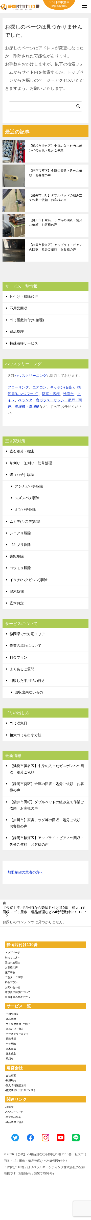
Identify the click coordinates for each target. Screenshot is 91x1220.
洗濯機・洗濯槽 (27, 406)
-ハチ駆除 (10, 1043)
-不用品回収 (11, 1013)
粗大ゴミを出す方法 (25, 735)
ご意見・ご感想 (14, 977)
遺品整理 (17, 332)
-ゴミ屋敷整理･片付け (17, 1024)
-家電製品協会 (13, 1117)
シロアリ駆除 (20, 533)
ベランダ (25, 400)
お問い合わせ (12, 987)
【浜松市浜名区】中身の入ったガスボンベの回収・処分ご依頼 (55, 148)
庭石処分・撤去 (22, 451)
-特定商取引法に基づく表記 (20, 1090)
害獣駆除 (17, 556)
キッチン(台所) (62, 387)
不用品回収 (18, 308)
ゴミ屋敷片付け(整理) (27, 320)
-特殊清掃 (10, 1038)
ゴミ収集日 (18, 723)
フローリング (18, 387)
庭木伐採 (17, 591)
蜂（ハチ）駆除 (22, 475)
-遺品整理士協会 (14, 1122)
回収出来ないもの (29, 692)
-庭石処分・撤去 (14, 1028)
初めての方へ (12, 957)
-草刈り (9, 1058)
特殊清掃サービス (24, 343)
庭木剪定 (17, 603)
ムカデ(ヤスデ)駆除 (25, 521)
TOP (44, 910)
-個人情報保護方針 (15, 1085)
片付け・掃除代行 (24, 296)
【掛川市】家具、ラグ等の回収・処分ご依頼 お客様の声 (55, 222)
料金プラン (18, 657)
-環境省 (9, 1107)
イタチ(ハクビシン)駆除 (29, 580)
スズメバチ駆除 (27, 498)
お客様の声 (11, 967)
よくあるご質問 (22, 669)
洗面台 (68, 394)
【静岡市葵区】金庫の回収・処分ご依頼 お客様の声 (55, 173)
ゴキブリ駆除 (20, 545)
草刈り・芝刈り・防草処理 (31, 463)
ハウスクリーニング (31, 376)
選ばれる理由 (12, 962)
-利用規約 (10, 1080)
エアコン (39, 387)
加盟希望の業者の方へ (25, 872)
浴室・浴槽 (51, 394)
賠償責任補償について (17, 992)
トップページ (12, 952)
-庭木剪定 (10, 1053)
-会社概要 (10, 1075)
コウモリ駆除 (20, 568)
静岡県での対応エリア (27, 634)
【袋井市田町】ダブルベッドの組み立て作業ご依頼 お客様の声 (55, 198)
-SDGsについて (14, 1112)
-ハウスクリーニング (17, 1033)
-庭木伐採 (10, 1048)
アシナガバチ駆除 (29, 486)
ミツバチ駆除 (25, 510)
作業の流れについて (25, 645)
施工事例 (10, 972)
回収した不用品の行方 (27, 681)
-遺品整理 (10, 1019)
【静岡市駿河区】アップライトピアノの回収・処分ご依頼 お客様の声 (55, 247)
